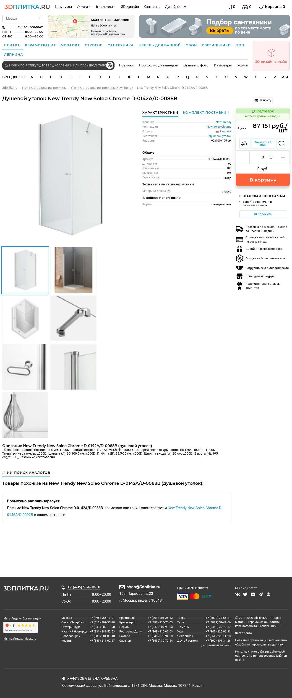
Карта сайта (243, 633)
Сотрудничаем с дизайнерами (267, 268)
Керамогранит (41, 45)
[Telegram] (260, 594)
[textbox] (58, 65)
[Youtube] (253, 594)
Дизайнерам (175, 7)
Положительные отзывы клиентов (263, 286)
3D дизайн (130, 7)
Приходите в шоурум (259, 276)
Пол (240, 45)
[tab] (205, 112)
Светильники (217, 45)
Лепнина (13, 55)
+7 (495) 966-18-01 (84, 587)
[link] (12, 88)
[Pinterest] (268, 594)
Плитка (12, 45)
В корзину (263, 180)
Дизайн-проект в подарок (263, 248)
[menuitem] (63, 7)
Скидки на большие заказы (265, 258)
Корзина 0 (274, 7)
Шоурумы (63, 7)
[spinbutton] (263, 157)
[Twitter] (245, 594)
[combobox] (58, 65)
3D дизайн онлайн (271, 62)
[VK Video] (237, 594)
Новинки (126, 65)
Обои (192, 45)
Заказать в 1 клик (262, 143)
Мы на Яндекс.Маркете (19, 638)
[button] (243, 157)
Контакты (151, 7)
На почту (264, 100)
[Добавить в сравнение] (244, 143)
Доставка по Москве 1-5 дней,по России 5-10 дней (266, 229)
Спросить (264, 214)
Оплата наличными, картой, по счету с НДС (265, 239)
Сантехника (121, 45)
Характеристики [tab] (160, 113)
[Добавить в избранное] (281, 143)
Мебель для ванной (160, 45)
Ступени (94, 45)
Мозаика (71, 45)
